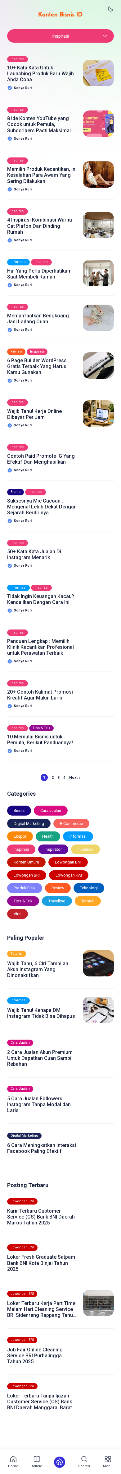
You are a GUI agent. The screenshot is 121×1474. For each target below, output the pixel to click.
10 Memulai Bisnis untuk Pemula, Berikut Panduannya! (40, 740)
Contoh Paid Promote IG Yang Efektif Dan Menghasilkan (41, 459)
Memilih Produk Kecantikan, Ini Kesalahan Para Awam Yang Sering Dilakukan (42, 175)
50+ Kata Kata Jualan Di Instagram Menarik (34, 554)
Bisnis (15, 492)
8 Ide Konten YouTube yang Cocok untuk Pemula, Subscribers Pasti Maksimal (39, 124)
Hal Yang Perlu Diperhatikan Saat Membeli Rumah (38, 274)
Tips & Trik (41, 728)
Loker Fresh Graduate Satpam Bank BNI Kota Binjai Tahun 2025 (41, 1263)
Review (16, 351)
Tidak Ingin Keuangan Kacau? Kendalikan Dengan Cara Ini (40, 599)
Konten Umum (26, 862)
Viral (17, 913)
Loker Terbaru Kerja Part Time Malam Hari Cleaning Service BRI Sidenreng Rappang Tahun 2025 (41, 1309)
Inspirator (53, 849)
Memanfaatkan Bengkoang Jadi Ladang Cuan (38, 319)
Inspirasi (18, 59)
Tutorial (87, 901)
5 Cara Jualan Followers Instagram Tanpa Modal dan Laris (39, 1104)
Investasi (85, 849)
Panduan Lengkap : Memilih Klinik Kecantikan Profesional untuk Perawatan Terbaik (40, 647)
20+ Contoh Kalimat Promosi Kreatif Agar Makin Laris (40, 695)
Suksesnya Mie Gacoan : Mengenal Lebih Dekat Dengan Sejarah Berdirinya (42, 507)
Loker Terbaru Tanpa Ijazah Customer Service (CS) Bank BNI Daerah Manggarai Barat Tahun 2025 (39, 1402)
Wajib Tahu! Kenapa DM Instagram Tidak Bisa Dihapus (41, 1013)
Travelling (56, 901)
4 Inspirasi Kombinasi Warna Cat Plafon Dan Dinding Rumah (39, 226)
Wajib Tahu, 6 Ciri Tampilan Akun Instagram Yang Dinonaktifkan (37, 969)
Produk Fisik (25, 888)
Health (48, 836)
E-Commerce (71, 823)
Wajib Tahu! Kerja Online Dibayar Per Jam (34, 414)
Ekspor (20, 836)
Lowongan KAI (69, 875)
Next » (74, 777)
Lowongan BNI (68, 862)
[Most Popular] (59, 1462)
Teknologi (89, 888)
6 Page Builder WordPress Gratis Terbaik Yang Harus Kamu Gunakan (37, 366)
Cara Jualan (50, 810)
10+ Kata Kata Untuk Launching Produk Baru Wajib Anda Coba (40, 73)
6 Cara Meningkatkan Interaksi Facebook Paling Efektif (41, 1148)
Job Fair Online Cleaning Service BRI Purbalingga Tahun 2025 (35, 1355)
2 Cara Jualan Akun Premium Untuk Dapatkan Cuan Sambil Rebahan (40, 1058)
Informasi (18, 262)
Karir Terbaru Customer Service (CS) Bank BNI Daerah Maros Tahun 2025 (41, 1217)
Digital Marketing (29, 823)
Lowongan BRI (27, 875)
